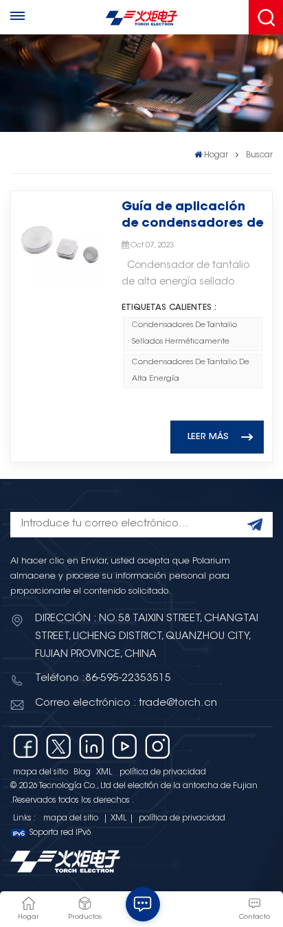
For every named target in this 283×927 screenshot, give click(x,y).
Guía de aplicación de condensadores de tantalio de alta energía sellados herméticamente (192, 216)
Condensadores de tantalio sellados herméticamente (184, 334)
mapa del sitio (40, 772)
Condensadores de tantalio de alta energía (190, 371)
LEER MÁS (208, 437)
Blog (82, 772)
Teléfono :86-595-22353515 (103, 678)
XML (104, 772)
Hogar (216, 155)
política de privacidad (163, 772)
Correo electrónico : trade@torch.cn (126, 703)
